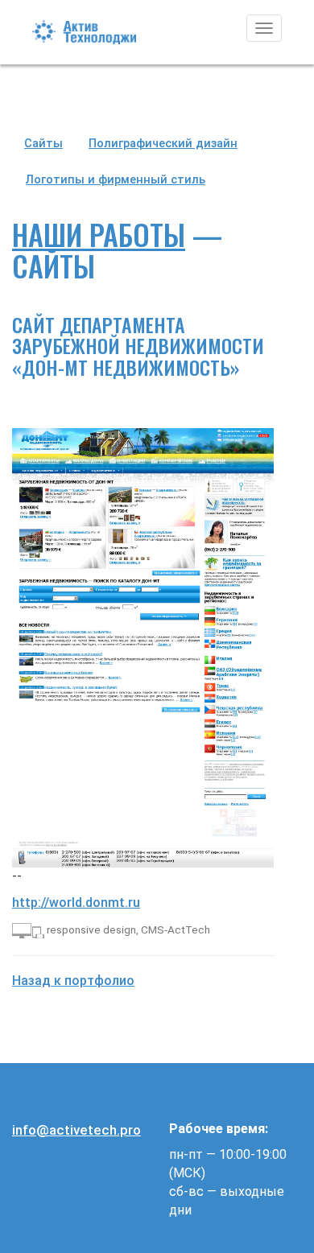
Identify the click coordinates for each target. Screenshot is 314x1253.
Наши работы (98, 233)
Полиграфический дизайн (163, 143)
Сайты (43, 143)
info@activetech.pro (76, 1130)
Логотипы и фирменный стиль (115, 180)
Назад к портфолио (73, 980)
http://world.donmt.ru (76, 902)
